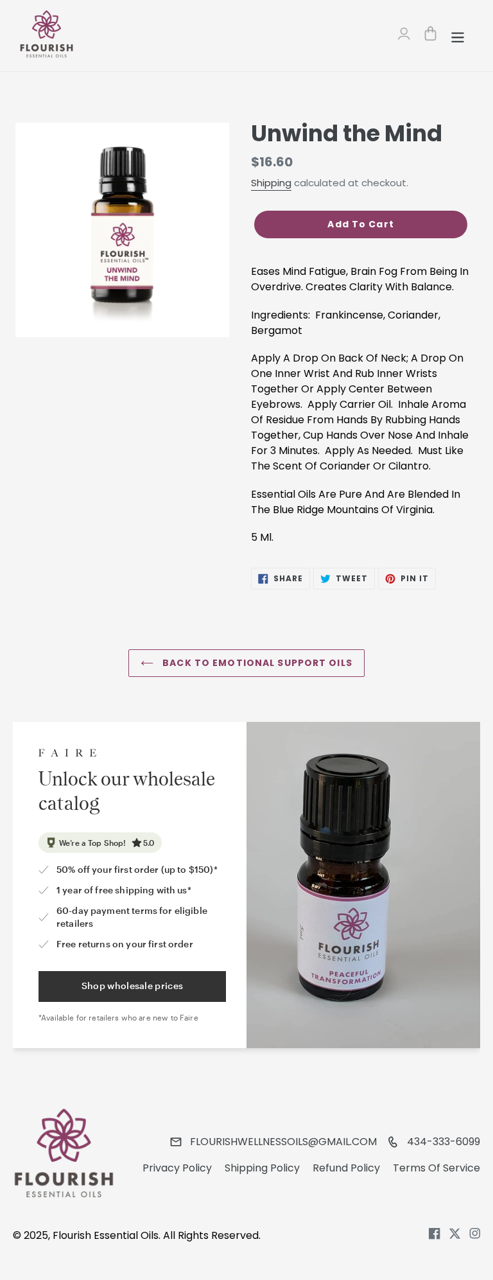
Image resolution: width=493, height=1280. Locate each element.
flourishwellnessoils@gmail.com (283, 1141)
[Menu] (459, 36)
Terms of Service (436, 1168)
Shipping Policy (262, 1168)
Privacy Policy (177, 1168)
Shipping (271, 182)
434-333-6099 (443, 1141)
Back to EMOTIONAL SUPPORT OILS (256, 662)
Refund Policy (346, 1168)
